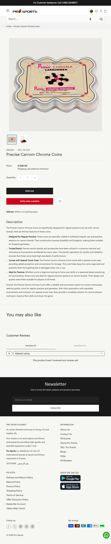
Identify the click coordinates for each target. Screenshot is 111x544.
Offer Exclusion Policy (17, 500)
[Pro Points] (91, 11)
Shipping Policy (14, 491)
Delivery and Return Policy (19, 478)
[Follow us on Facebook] (8, 526)
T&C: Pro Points (68, 447)
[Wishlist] (96, 11)
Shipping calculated (27, 169)
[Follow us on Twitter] (14, 526)
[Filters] (9, 353)
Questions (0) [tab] (80, 346)
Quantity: (11, 177)
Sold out (29, 191)
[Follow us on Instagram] (20, 526)
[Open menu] (7, 11)
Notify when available (29, 201)
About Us (65, 430)
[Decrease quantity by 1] (20, 178)
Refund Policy (13, 482)
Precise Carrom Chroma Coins (27, 26)
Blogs (63, 452)
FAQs (63, 456)
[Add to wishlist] (60, 201)
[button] (90, 19)
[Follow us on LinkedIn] (32, 526)
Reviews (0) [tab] (31, 346)
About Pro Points (68, 443)
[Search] (101, 19)
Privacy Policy (13, 486)
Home (9, 26)
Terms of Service (14, 495)
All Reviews (66, 461)
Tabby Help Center (15, 508)
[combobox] (52, 19)
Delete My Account (16, 504)
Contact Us (66, 434)
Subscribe (55, 408)
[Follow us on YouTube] (26, 526)
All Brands (65, 439)
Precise (10, 150)
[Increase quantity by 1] (35, 178)
